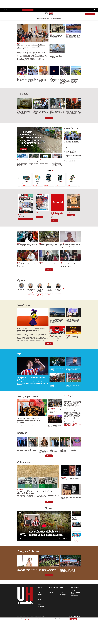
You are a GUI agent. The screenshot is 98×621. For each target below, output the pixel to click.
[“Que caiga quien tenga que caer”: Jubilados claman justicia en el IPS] (40, 103)
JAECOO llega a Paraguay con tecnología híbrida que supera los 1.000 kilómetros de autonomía (56, 321)
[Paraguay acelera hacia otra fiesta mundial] (57, 377)
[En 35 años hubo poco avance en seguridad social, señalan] (43, 70)
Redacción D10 (19, 386)
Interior (18, 567)
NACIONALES (38, 9)
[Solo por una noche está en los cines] (33, 442)
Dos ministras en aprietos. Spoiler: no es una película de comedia (27, 245)
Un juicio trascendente (58, 292)
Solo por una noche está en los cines (32, 449)
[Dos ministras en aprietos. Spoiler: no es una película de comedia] (27, 236)
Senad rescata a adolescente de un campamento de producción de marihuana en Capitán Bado (48, 246)
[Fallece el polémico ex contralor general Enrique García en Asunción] (49, 255)
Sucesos (51, 34)
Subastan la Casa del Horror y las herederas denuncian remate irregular (56, 36)
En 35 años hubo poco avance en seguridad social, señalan (43, 80)
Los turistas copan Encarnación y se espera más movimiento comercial (75, 80)
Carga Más (49, 269)
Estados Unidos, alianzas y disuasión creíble (40, 294)
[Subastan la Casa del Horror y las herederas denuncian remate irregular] (57, 28)
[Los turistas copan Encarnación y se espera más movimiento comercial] (76, 70)
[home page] (25, 597)
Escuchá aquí (71, 215)
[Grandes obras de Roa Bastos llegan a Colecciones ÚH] (71, 489)
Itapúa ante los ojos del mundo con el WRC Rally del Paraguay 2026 (48, 570)
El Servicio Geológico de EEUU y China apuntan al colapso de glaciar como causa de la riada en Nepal (30, 138)
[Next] (63, 288)
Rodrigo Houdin (21, 289)
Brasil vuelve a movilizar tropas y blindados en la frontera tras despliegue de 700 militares (72, 151)
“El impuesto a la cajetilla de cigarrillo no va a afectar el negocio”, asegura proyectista (70, 265)
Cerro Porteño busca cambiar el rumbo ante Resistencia (73, 369)
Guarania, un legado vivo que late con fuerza (54, 426)
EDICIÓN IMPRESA (90, 14)
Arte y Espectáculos (20, 417)
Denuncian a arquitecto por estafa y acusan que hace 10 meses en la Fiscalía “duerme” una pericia (73, 147)
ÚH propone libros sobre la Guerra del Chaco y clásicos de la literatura (35, 492)
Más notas (39, 216)
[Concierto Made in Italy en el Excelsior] (22, 442)
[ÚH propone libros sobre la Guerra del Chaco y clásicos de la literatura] (38, 476)
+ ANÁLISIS (51, 9)
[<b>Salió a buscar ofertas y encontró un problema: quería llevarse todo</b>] (32, 317)
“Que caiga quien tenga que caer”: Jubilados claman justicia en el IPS (40, 112)
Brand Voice (19, 327)
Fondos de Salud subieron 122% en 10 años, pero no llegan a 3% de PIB (57, 112)
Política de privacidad (27, 619)
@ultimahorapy (68, 395)
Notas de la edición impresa (25, 219)
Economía (40, 76)
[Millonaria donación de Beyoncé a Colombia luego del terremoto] (43, 442)
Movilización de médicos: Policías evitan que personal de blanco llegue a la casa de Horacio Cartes (73, 156)
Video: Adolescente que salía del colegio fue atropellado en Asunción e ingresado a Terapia (73, 36)
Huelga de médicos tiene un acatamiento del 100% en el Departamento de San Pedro (67, 570)
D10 (55, 9)
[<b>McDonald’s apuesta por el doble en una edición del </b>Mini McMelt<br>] (73, 330)
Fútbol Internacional (21, 76)
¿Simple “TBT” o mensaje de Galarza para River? (21, 79)
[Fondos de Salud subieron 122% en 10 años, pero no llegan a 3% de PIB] (57, 103)
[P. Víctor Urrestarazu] (49, 285)
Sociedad (19, 447)
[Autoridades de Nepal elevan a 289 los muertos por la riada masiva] (34, 156)
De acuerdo (73, 619)
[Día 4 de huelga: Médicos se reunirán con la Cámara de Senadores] (33, 70)
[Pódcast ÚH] (73, 205)
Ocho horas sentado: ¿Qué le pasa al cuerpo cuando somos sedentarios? (56, 56)
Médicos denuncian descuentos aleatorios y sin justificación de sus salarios (72, 142)
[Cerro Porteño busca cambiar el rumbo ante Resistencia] (73, 361)
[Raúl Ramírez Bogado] (58, 285)
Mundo (21, 129)
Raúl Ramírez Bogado (58, 290)
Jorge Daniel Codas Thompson (40, 290)
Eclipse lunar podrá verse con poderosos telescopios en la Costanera (54, 80)
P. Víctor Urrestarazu (49, 290)
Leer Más (24, 149)
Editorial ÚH (49, 18)
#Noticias (66, 424)
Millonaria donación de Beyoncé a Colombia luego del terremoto (43, 450)
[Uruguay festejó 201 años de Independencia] (54, 442)
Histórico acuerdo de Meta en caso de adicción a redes (45, 162)
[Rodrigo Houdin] (21, 285)
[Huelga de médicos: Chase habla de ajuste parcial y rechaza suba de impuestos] (32, 33)
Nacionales (68, 34)
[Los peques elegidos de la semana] (76, 442)
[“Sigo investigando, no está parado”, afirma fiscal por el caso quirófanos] (24, 103)
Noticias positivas (57, 18)
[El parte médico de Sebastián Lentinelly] (57, 361)
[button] (78, 180)
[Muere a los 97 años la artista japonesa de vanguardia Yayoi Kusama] (32, 407)
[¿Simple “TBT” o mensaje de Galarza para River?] (22, 70)
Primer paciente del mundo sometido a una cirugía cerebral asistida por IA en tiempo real (22, 163)
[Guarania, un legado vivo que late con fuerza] (55, 419)
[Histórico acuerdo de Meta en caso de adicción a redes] (45, 156)
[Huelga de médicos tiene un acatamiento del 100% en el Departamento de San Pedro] (70, 561)
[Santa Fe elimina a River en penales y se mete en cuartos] (73, 377)
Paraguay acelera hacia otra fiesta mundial (56, 385)
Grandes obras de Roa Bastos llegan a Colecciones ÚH (71, 498)
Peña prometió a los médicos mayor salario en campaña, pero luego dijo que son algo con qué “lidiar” (73, 113)
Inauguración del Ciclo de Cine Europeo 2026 (64, 450)
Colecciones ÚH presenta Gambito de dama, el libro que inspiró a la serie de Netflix (70, 480)
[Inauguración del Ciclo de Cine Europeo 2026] (65, 442)
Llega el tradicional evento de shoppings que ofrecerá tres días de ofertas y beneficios (73, 320)
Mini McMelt (73, 337)
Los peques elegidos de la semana (75, 449)
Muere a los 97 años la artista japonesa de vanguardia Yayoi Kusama (29, 421)
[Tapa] (25, 207)
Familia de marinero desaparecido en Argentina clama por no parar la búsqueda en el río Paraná (70, 246)
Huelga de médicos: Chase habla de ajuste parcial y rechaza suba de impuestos (31, 47)
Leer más (55, 220)
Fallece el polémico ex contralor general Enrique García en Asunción (48, 264)
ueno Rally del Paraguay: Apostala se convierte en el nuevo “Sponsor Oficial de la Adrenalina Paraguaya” (56, 338)
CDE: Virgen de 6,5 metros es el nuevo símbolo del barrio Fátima (27, 570)
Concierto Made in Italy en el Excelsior (22, 449)
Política (18, 43)
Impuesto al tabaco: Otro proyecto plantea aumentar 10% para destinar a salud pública (27, 265)
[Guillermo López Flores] (30, 285)
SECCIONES (44, 9)
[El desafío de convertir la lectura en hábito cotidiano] (55, 403)
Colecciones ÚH (20, 489)
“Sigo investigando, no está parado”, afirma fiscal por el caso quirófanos (23, 112)
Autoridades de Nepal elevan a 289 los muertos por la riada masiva (34, 162)
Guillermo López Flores (31, 290)
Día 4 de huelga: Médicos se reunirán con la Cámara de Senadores (33, 80)
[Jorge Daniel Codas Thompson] (39, 285)
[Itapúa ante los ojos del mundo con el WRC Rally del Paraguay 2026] (49, 561)
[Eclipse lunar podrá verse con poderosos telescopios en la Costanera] (54, 70)
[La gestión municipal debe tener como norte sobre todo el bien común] (57, 207)
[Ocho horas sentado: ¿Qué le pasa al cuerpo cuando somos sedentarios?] (57, 48)
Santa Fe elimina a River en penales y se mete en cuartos (72, 385)
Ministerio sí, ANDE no (21, 291)
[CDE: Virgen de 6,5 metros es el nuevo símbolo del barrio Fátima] (27, 561)
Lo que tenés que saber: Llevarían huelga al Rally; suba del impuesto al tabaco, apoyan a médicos (72, 161)
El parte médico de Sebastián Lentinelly (56, 369)
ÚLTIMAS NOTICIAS (27, 9)
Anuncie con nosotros (53, 587)
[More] (62, 10)
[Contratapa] (42, 206)
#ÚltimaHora (74, 423)
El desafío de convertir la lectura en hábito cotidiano (54, 411)
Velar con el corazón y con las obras (49, 293)
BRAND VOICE (73, 9)
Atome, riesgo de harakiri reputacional (30, 293)
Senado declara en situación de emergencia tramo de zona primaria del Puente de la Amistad (65, 81)
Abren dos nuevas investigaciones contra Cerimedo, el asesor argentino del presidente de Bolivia (57, 163)
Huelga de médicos (41, 18)
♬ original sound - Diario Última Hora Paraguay (72, 425)
